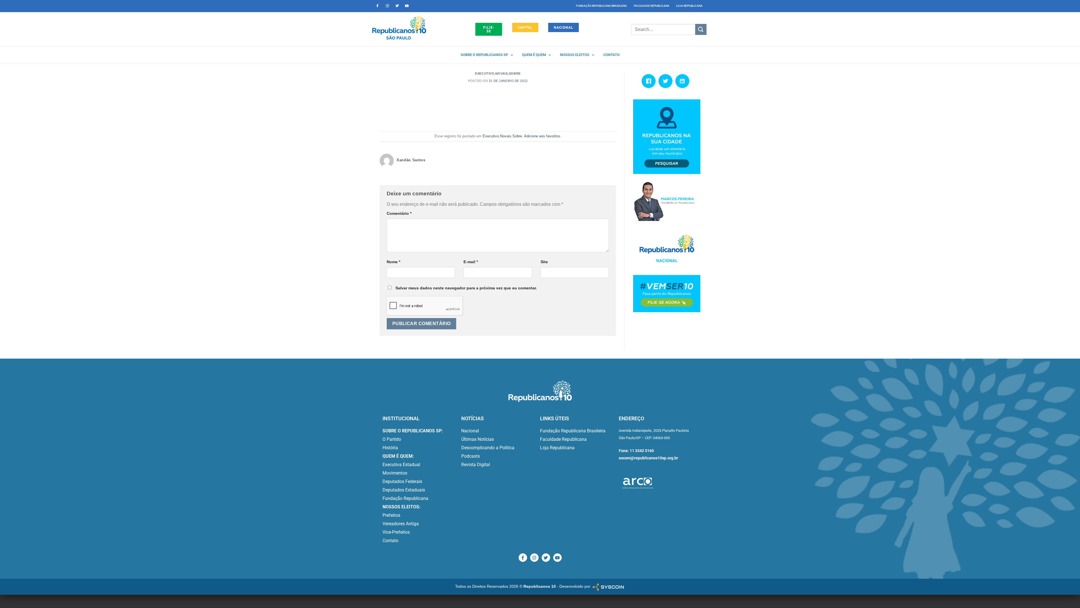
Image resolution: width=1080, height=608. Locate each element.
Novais (501, 73)
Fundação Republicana (405, 498)
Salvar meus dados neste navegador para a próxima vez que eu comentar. (466, 288)
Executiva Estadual (401, 464)
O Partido (391, 439)
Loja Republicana (689, 5)
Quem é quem (534, 55)
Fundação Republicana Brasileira (601, 5)
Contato (611, 55)
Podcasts (470, 456)
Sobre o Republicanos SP (484, 55)
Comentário (399, 213)
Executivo (484, 73)
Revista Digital (475, 464)
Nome (393, 262)
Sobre (515, 73)
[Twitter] (397, 6)
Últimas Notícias (477, 439)
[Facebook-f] (377, 6)
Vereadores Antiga (400, 523)
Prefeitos (391, 515)
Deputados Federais (402, 481)
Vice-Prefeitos (396, 532)
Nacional (470, 430)
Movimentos (394, 473)
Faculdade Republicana (651, 5)
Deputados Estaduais (403, 490)
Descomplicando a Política (487, 447)
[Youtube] (407, 6)
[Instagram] (387, 6)
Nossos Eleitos (574, 55)
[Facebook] (650, 81)
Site (544, 262)
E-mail (471, 262)
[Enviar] (700, 29)
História (390, 447)
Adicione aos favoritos (542, 136)
